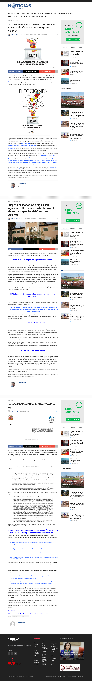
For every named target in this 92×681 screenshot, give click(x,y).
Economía (53, 13)
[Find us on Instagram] (15, 653)
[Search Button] (83, 15)
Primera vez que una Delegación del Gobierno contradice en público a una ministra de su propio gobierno (70, 654)
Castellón (36, 644)
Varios (12, 400)
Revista (52, 651)
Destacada (36, 658)
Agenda (38, 16)
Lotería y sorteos (44, 655)
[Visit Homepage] (20, 7)
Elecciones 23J (35, 175)
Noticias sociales (62, 13)
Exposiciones (45, 643)
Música (44, 657)
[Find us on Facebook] (9, 653)
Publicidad (16, 1)
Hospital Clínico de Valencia (14, 376)
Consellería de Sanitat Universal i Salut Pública (22, 374)
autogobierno (15, 175)
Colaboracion (15, 411)
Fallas (43, 645)
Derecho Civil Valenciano (25, 175)
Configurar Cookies (39, 1)
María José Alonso (16, 616)
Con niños (36, 650)
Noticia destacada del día (15, 201)
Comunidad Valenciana (23, 13)
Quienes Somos (11, 1)
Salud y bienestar (12, 16)
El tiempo (36, 664)
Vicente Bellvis (15, 34)
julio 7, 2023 (23, 34)
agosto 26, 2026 (74, 118)
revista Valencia (53, 653)
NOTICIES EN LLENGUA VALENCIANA (54, 642)
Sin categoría (54, 658)
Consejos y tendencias (36, 653)
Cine (35, 646)
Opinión (20, 16)
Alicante (36, 642)
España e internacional (44, 13)
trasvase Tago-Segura (23, 177)
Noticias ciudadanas (14, 676)
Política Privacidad (31, 1)
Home (9, 20)
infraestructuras (44, 175)
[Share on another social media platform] (56, 71)
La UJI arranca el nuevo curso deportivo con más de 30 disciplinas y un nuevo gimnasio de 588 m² (72, 103)
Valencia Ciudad (12, 13)
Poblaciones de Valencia (54, 649)
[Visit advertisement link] (72, 32)
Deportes (70, 13)
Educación (36, 662)
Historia (44, 652)
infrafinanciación (53, 175)
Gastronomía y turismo (45, 651)
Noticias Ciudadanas (29, 676)
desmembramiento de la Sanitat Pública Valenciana (46, 374)
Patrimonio (53, 646)
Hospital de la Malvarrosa (27, 376)
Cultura (33, 13)
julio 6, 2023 (22, 411)
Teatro (52, 660)
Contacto (20, 1)
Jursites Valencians (12, 177)
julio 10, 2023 (23, 218)
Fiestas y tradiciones (29, 16)
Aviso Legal (25, 1)
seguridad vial (25, 616)
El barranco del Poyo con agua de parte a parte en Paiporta (76, 80)
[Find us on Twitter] (12, 653)
